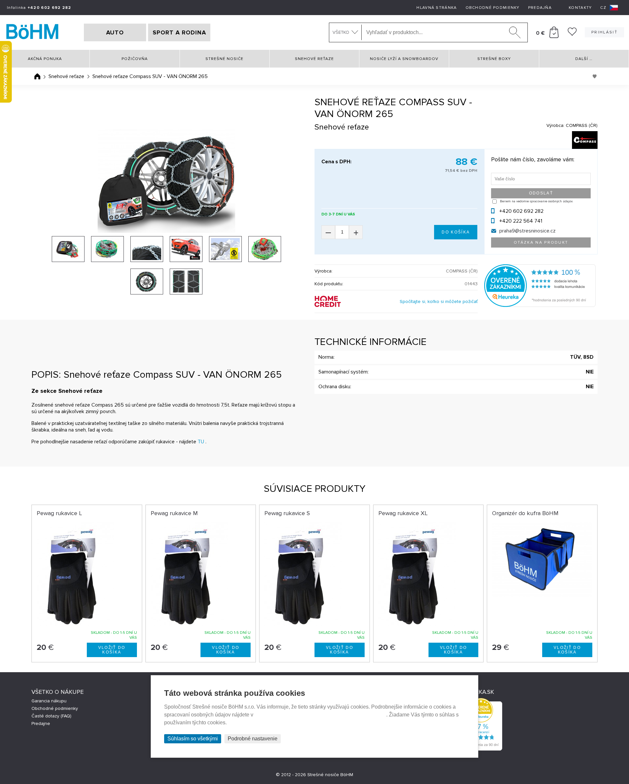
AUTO (115, 32)
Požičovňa (135, 58)
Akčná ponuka (45, 58)
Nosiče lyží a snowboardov (404, 58)
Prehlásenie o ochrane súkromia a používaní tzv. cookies (320, 714)
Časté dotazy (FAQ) (51, 716)
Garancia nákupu (49, 701)
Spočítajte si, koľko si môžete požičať (439, 301)
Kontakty (580, 7)
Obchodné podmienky (493, 7)
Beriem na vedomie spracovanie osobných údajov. (536, 201)
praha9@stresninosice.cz (527, 231)
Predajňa (540, 7)
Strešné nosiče (224, 58)
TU (201, 441)
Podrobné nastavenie (252, 738)
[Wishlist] (572, 34)
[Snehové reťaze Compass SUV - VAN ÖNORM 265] (166, 181)
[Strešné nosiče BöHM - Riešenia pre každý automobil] (32, 32)
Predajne (40, 723)
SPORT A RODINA (179, 32)
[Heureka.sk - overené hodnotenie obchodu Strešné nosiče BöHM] (540, 305)
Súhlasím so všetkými (192, 738)
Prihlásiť (604, 32)
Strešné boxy (494, 58)
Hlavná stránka (436, 7)
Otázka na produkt (541, 242)
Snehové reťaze (314, 58)
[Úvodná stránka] (37, 76)
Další (583, 58)
